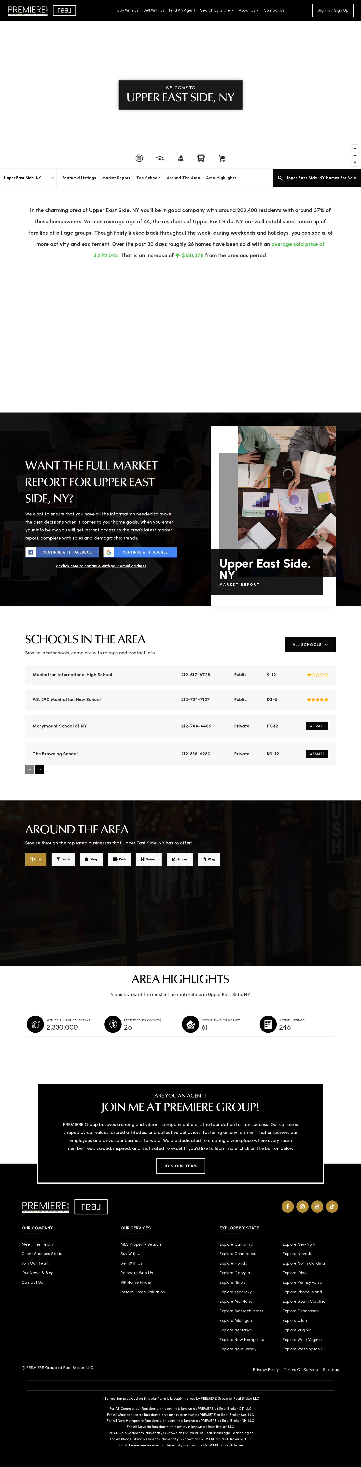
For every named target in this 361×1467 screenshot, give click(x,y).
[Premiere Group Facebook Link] (288, 1206)
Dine (38, 859)
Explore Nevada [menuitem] (298, 1253)
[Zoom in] (355, 148)
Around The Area (183, 177)
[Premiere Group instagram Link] (302, 1206)
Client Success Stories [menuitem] (43, 1253)
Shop (94, 859)
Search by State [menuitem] (215, 10)
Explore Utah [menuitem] (295, 1320)
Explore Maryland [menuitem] (236, 1301)
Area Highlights (221, 177)
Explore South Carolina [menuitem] (304, 1301)
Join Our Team (180, 1166)
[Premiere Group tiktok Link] (332, 1206)
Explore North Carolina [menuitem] (304, 1263)
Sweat (151, 859)
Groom (182, 859)
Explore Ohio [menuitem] (294, 1272)
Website (317, 726)
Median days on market (221, 1020)
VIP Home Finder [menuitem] (136, 1282)
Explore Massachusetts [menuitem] (241, 1311)
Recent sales (142, 1020)
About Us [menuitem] (247, 10)
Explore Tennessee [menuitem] (301, 1311)
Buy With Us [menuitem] (127, 10)
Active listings (292, 1020)
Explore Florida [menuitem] (234, 1263)
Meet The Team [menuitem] (37, 1244)
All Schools (307, 644)
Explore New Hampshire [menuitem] (242, 1339)
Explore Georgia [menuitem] (235, 1272)
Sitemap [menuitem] (331, 1369)
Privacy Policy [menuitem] (266, 1369)
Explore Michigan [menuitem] (236, 1320)
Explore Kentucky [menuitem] (236, 1292)
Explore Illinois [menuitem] (232, 1282)
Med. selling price (69, 1020)
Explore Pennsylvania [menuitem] (302, 1282)
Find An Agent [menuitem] (182, 10)
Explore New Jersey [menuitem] (238, 1349)
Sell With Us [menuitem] (153, 10)
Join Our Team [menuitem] (36, 1263)
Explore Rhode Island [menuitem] (302, 1292)
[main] (180, 532)
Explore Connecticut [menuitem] (239, 1253)
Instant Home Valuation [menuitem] (143, 1292)
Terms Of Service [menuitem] (301, 1369)
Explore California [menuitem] (236, 1244)
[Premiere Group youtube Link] (317, 1206)
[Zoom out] (355, 155)
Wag (211, 859)
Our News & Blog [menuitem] (38, 1272)
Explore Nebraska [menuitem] (236, 1330)
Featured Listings (79, 177)
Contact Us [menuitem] (274, 10)
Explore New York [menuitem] (299, 1244)
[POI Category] (139, 158)
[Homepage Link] (42, 10)
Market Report (116, 177)
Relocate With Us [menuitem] (137, 1272)
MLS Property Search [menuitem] (141, 1244)
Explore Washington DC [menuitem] (305, 1349)
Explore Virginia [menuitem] (297, 1330)
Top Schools (148, 177)
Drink (65, 859)
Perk (122, 859)
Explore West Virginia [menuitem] (302, 1339)
